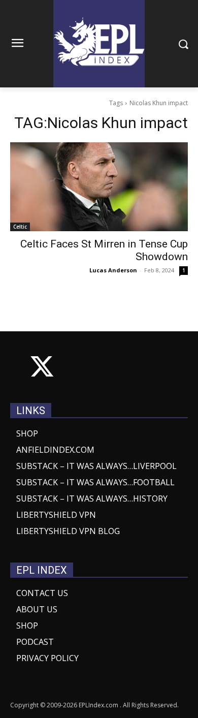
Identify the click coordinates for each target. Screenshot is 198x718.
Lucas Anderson (113, 270)
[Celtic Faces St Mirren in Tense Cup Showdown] (99, 186)
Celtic (20, 226)
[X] (42, 368)
